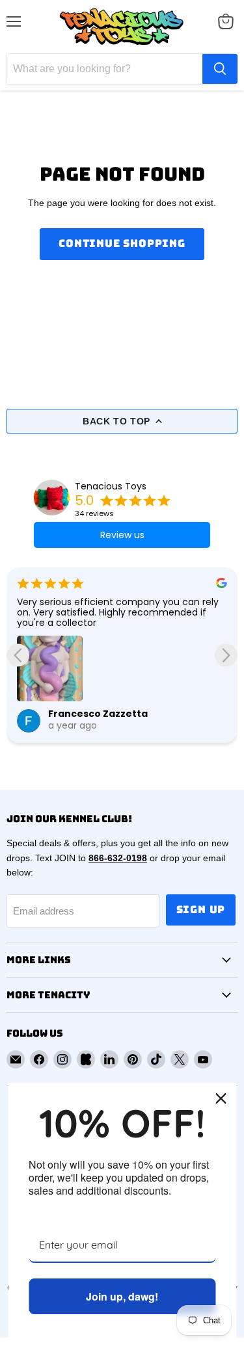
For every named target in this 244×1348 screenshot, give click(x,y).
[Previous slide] (18, 654)
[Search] (219, 69)
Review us (122, 534)
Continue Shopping (122, 243)
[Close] (220, 1098)
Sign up (201, 909)
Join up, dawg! (122, 1296)
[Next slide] (226, 654)
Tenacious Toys (110, 486)
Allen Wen (84, 672)
